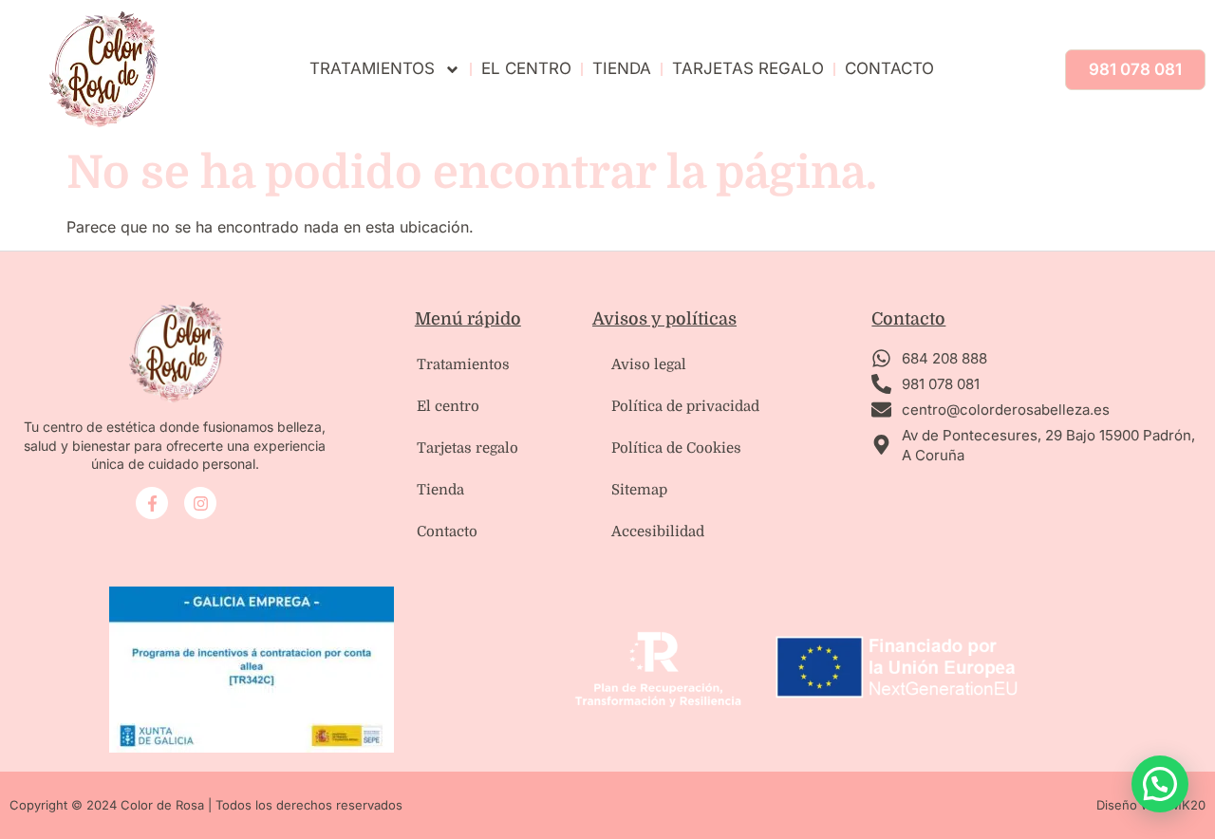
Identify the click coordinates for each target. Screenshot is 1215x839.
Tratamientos (372, 68)
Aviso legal (648, 364)
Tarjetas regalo (467, 448)
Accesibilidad (657, 531)
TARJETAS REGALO (748, 68)
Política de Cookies (676, 448)
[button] (1159, 783)
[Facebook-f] (152, 503)
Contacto (889, 68)
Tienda (621, 68)
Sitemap (639, 489)
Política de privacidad (685, 406)
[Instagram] (200, 503)
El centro (526, 68)
